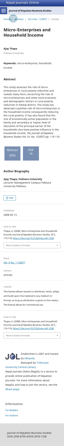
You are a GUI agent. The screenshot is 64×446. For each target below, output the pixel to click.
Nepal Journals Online (22, 2)
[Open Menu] (3, 10)
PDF (11, 197)
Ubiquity (29, 358)
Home (7, 19)
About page (12, 389)
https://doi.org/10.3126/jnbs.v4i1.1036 (33, 238)
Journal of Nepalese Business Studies (30, 10)
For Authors (11, 415)
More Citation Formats (18, 245)
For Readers (11, 410)
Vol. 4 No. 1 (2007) (37, 19)
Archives (19, 19)
